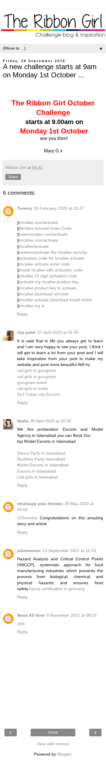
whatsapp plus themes (40, 503)
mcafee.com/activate (38, 222)
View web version (53, 743)
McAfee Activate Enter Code (45, 228)
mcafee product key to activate (48, 288)
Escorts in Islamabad (36, 471)
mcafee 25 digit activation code (48, 276)
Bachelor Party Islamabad (41, 459)
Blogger (64, 754)
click (21, 623)
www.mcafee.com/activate (43, 234)
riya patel (26, 332)
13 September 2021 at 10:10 (69, 550)
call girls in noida (32, 388)
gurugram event (32, 382)
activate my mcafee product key (49, 281)
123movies (27, 517)
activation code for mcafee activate (51, 258)
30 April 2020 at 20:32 (50, 421)
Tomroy (24, 208)
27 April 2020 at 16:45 (57, 332)
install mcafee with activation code (51, 270)
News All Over (31, 615)
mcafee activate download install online (55, 299)
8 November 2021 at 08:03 (72, 615)
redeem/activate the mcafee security (53, 252)
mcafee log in (31, 305)
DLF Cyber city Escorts (38, 394)
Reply (22, 314)
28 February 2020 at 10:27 (59, 208)
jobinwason (29, 550)
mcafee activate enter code (44, 264)
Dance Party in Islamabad (41, 453)
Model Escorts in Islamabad (43, 465)
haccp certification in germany (57, 588)
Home (53, 732)
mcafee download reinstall (43, 294)
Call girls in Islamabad (37, 477)
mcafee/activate (34, 246)
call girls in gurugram (36, 370)
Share (13, 177)
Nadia (23, 421)
